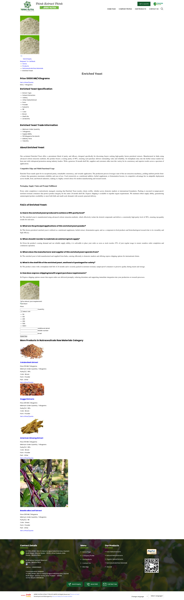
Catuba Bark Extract (29, 362)
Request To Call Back (27, 61)
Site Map (85, 567)
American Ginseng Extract (31, 438)
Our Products (140, 9)
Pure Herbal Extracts (113, 552)
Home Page (111, 9)
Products (25, 66)
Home (24, 64)
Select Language (156, 596)
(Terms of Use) (74, 594)
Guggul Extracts (27, 399)
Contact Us (154, 9)
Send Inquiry (27, 59)
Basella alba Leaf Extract (31, 510)
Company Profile (125, 9)
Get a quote (144, 4)
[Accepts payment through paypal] (151, 554)
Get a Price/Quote (26, 82)
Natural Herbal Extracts (114, 555)
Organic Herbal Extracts (114, 559)
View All (109, 567)
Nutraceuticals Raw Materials (32, 68)
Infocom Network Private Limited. (62, 596)
